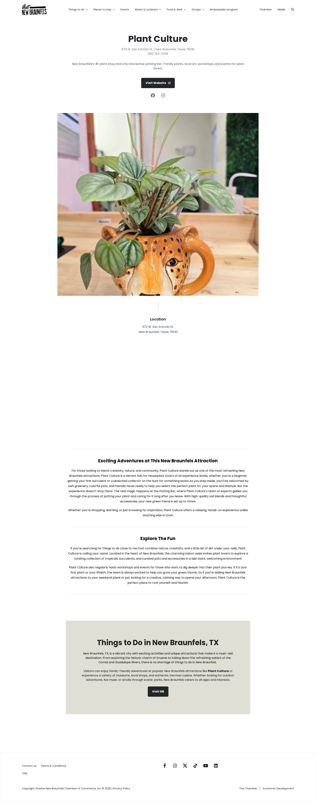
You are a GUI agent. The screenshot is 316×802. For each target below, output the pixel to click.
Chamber (265, 9)
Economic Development (278, 788)
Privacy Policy (122, 788)
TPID (24, 773)
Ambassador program (224, 9)
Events (125, 9)
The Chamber (248, 788)
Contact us (29, 766)
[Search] (292, 9)
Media (281, 9)
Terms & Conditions (53, 766)
